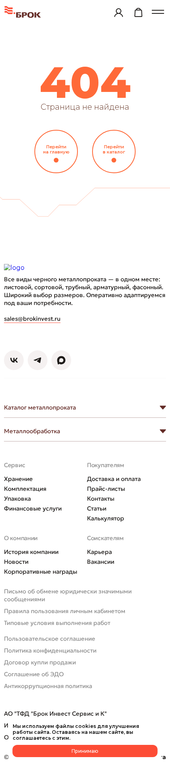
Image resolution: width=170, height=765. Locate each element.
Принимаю (85, 751)
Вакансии (100, 561)
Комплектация (25, 488)
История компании (31, 552)
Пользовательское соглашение (49, 638)
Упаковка (17, 498)
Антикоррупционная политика (48, 686)
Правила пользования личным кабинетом (64, 611)
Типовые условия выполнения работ (57, 623)
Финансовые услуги (33, 508)
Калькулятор (105, 518)
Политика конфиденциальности (50, 650)
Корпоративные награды (40, 571)
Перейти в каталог (114, 149)
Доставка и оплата (114, 479)
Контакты (100, 498)
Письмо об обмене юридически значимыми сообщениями (68, 595)
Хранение (18, 479)
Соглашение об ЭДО (34, 674)
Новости (16, 561)
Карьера (99, 552)
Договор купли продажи (40, 662)
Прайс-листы (106, 488)
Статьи (96, 508)
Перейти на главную (56, 149)
